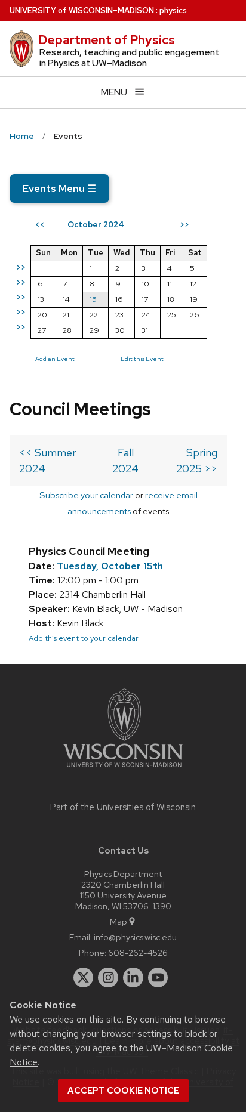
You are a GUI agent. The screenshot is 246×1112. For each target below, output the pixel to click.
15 (93, 299)
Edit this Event (142, 358)
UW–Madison (82, 10)
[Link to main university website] (123, 769)
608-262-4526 (138, 952)
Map (118, 921)
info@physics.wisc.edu (135, 937)
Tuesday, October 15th (110, 566)
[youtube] (158, 978)
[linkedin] (133, 978)
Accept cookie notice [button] (123, 1090)
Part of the (123, 807)
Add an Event (55, 358)
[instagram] (108, 978)
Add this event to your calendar (84, 638)
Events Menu (59, 188)
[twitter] (83, 978)
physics (173, 10)
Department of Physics (107, 40)
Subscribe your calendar (86, 495)
